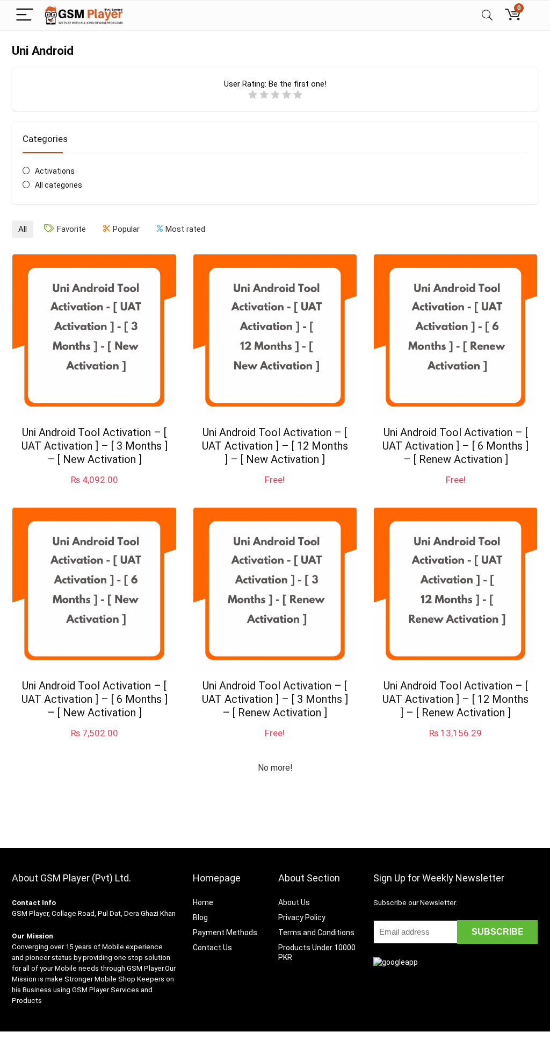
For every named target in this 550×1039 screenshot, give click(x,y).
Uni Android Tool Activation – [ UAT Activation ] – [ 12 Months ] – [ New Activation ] (275, 446)
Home (203, 902)
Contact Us (212, 947)
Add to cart (94, 490)
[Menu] (25, 15)
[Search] (487, 15)
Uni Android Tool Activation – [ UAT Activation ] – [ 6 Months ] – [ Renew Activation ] (455, 446)
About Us (294, 902)
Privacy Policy (301, 917)
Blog (200, 917)
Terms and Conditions (316, 932)
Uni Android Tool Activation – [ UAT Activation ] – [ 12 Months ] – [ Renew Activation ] (455, 699)
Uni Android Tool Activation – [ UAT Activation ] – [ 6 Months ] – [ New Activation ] (94, 699)
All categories (58, 185)
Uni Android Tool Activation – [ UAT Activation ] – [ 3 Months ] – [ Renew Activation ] (275, 699)
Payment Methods (225, 932)
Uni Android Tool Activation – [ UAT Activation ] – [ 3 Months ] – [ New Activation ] (94, 446)
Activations (55, 171)
